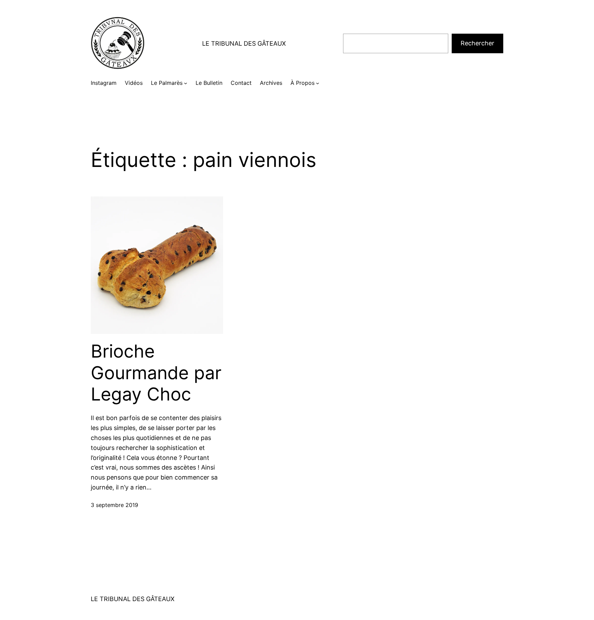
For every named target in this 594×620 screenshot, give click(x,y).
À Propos (302, 82)
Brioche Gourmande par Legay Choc (156, 373)
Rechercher (477, 43)
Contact (241, 82)
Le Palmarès (167, 82)
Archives (271, 82)
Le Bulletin (209, 82)
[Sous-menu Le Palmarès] (185, 83)
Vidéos (134, 82)
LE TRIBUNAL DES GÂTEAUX (244, 43)
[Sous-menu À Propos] (317, 83)
